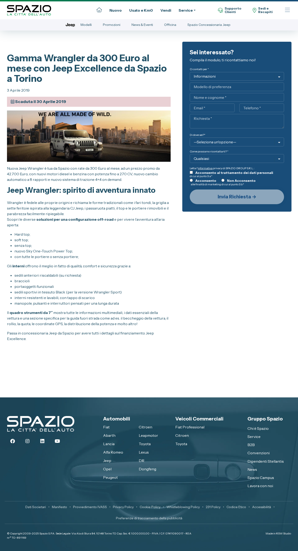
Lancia (109, 443)
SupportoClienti (233, 10)
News (252, 469)
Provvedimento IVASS (90, 507)
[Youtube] (57, 441)
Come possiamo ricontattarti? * (209, 151)
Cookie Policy (150, 507)
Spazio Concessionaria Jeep (208, 25)
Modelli (86, 25)
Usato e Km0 (141, 10)
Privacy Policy (123, 507)
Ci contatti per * (199, 69)
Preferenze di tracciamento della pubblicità (149, 518)
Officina (170, 25)
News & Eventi (142, 25)
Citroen (145, 427)
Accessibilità (261, 507)
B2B (251, 444)
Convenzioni (258, 453)
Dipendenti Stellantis (265, 461)
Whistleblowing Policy (183, 507)
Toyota (145, 443)
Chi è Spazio (258, 428)
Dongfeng (147, 469)
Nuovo (115, 10)
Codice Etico (236, 507)
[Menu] (287, 10)
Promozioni (111, 25)
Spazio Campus (260, 477)
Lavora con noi (260, 485)
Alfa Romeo (113, 452)
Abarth (109, 435)
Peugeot (110, 477)
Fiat (106, 427)
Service (186, 10)
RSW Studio (283, 533)
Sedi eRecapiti (265, 10)
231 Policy (213, 507)
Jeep (107, 460)
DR (141, 460)
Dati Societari (35, 507)
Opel (107, 469)
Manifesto (59, 507)
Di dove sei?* (197, 134)
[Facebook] (12, 441)
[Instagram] (27, 441)
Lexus (144, 452)
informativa (205, 168)
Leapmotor (148, 435)
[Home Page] (99, 10)
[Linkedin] (42, 441)
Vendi (165, 10)
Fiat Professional (189, 427)
